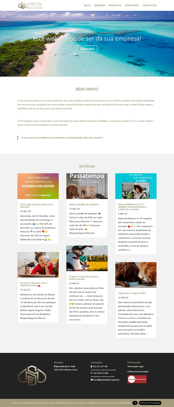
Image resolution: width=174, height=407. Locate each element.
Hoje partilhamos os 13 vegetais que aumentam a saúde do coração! (132, 207)
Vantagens (132, 5)
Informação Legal (135, 366)
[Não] (170, 403)
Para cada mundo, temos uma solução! (36, 205)
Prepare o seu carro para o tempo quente (84, 277)
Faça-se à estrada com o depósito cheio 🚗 (33, 284)
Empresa (99, 5)
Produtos (115, 5)
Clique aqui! (87, 48)
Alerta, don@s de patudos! (84, 204)
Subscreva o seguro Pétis (132, 293)
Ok (135, 403)
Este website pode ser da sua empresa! (87, 38)
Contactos (149, 5)
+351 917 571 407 (100, 366)
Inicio (87, 5)
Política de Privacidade (138, 372)
